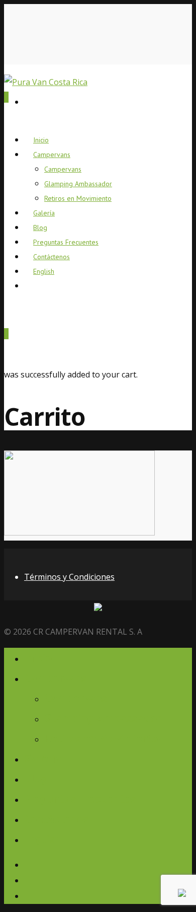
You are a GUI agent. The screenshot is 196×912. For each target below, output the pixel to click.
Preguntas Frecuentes (80, 798)
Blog (36, 778)
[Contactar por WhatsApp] (182, 893)
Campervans (51, 154)
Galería (43, 758)
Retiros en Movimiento (78, 198)
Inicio (38, 657)
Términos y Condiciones (69, 576)
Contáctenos (56, 818)
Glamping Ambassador (78, 183)
